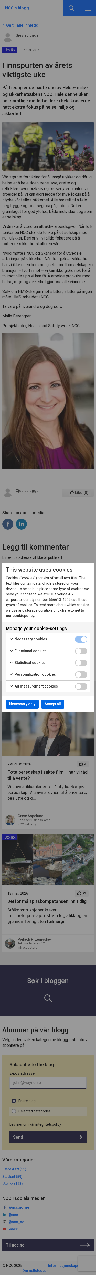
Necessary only (22, 704)
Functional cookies (30, 651)
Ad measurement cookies (36, 686)
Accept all (53, 704)
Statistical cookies (30, 663)
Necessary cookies (30, 639)
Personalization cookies (35, 674)
